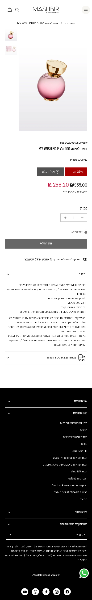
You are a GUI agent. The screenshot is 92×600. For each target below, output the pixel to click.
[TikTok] (46, 591)
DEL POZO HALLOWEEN (73, 143)
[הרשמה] (11, 535)
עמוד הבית (69, 23)
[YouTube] (24, 591)
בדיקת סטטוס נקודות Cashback (69, 485)
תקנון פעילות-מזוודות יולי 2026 (70, 458)
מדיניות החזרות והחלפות (73, 423)
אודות (84, 444)
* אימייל (80, 535)
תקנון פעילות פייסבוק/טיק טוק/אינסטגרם (64, 465)
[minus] (82, 217)
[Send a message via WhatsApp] (84, 573)
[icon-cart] (10, 10)
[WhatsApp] (35, 591)
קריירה (83, 499)
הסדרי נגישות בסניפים (75, 437)
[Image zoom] (53, 80)
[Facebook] (67, 591)
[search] (17, 10)
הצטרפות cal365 (77, 478)
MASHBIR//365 (41, 575)
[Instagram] (56, 591)
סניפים (83, 430)
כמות (83, 208)
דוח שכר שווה (79, 451)
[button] (46, 244)
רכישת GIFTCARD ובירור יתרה (70, 492)
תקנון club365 (79, 471)
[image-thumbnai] (11, 35)
